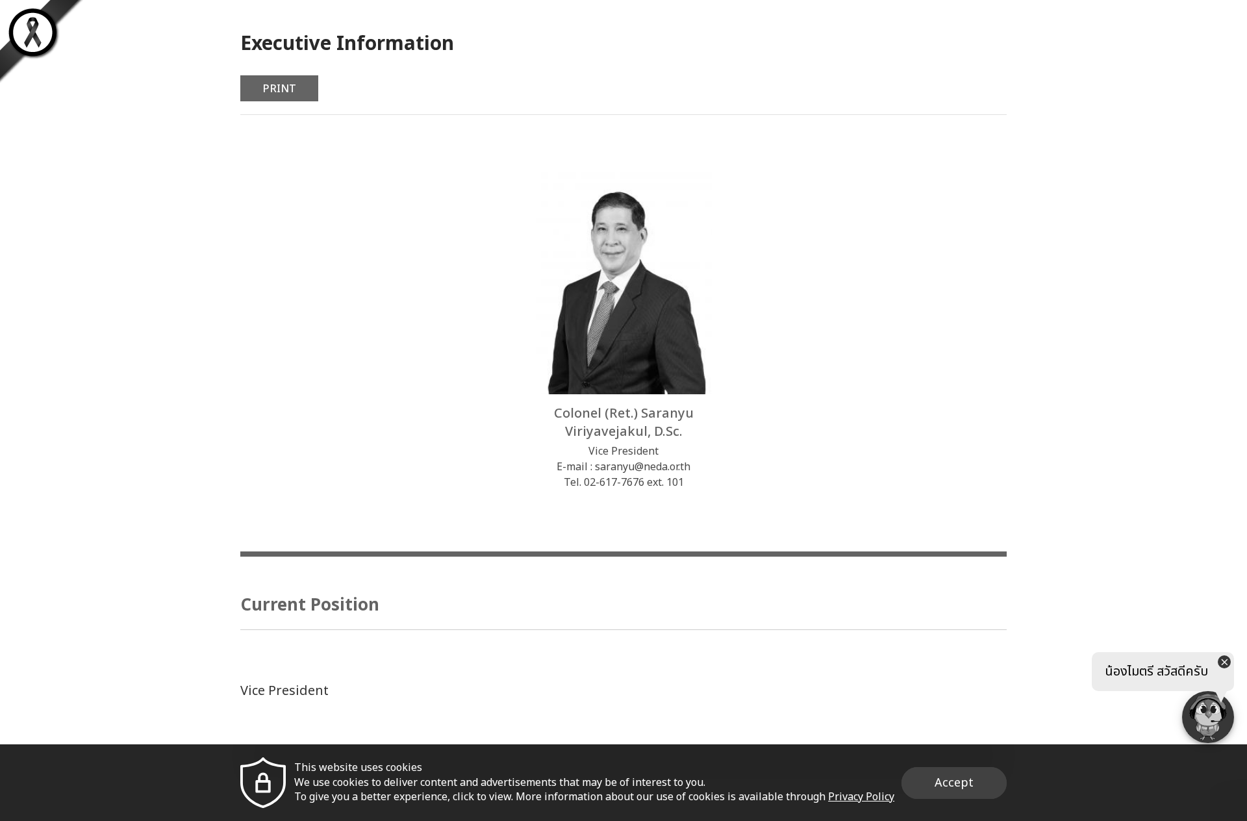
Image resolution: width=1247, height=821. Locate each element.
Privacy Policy (861, 797)
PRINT (279, 89)
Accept (954, 783)
